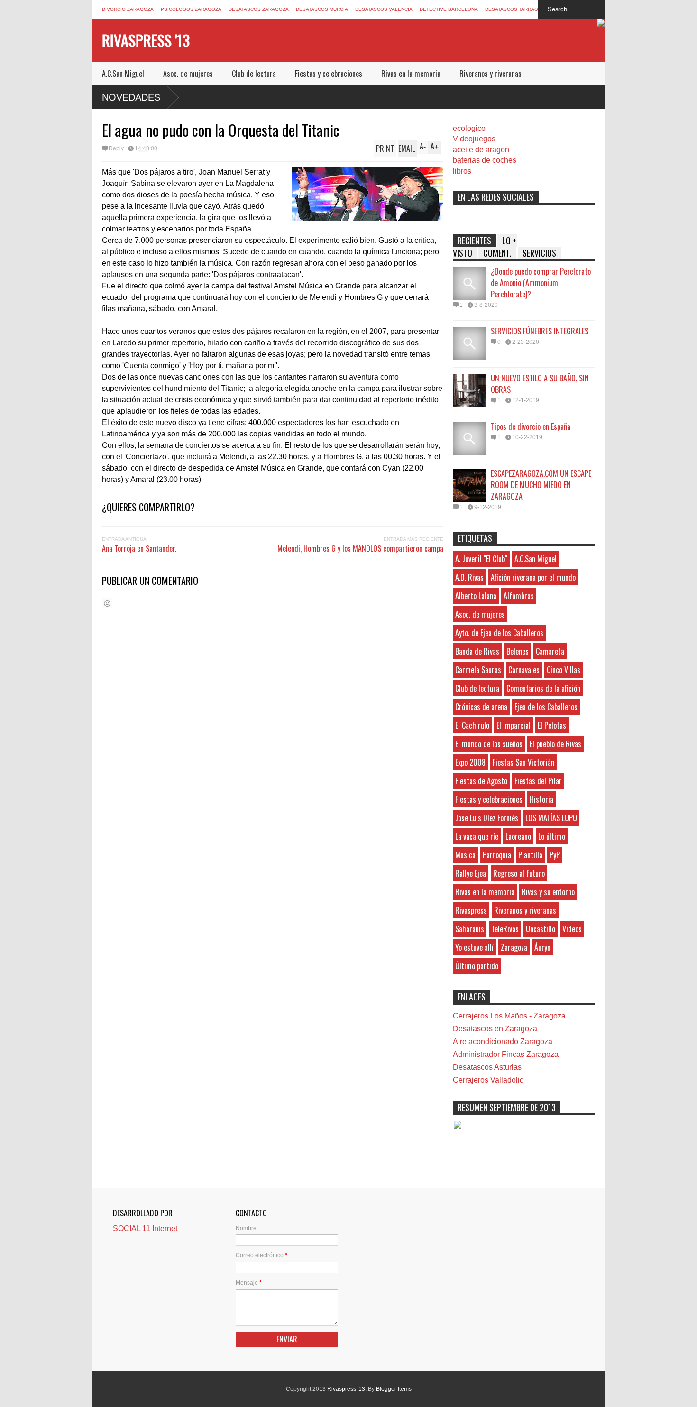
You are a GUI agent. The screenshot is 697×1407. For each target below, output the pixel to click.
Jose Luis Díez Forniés (486, 818)
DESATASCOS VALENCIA (384, 9)
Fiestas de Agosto (481, 781)
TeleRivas (505, 929)
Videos (572, 929)
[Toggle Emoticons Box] (107, 603)
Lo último (551, 836)
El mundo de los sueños (489, 744)
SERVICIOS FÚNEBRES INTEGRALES (539, 331)
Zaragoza (514, 947)
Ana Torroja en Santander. (139, 548)
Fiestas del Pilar (538, 781)
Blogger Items (394, 1389)
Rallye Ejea (470, 873)
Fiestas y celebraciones (328, 73)
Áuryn (542, 947)
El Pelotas (552, 725)
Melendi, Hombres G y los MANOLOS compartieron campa (360, 548)
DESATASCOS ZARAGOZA (259, 9)
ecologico (469, 128)
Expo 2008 (470, 762)
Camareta (550, 651)
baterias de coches (484, 160)
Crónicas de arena (481, 707)
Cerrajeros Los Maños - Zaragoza (509, 1016)
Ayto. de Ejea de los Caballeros (499, 633)
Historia (541, 799)
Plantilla (530, 855)
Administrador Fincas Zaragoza (506, 1054)
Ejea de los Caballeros (546, 707)
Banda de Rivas (477, 651)
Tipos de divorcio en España (530, 426)
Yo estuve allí (474, 947)
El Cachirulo (472, 725)
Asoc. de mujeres (188, 73)
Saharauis (469, 929)
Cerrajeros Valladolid (488, 1080)
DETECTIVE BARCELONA (449, 9)
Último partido (476, 966)
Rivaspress (471, 910)
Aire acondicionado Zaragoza (502, 1041)
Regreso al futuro (519, 873)
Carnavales (524, 670)
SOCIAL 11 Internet (145, 1228)
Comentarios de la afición (543, 688)
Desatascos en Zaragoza (495, 1029)
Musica (465, 855)
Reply (116, 148)
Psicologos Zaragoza (191, 9)
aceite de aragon (481, 150)
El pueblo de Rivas (555, 744)
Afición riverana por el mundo (533, 577)
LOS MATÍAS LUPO (551, 818)
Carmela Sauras (478, 670)
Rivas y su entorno (548, 892)
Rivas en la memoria (410, 73)
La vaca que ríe (476, 836)
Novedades (131, 97)
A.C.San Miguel (123, 73)
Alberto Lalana (475, 596)
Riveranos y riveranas (490, 73)
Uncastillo (540, 929)
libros (462, 171)
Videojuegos (474, 139)
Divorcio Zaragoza (128, 9)
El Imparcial (513, 725)
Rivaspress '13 (146, 40)
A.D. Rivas (469, 577)
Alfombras (519, 596)
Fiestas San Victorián (523, 762)
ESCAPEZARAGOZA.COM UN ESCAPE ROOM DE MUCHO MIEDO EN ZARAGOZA (541, 485)
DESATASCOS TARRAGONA (517, 9)
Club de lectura (254, 73)
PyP (555, 855)
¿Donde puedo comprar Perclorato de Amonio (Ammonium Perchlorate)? (541, 283)
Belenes (517, 651)
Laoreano (518, 836)
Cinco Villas (563, 670)
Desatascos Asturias (487, 1067)
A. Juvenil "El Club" (481, 559)
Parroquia (497, 855)
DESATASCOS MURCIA (322, 9)
